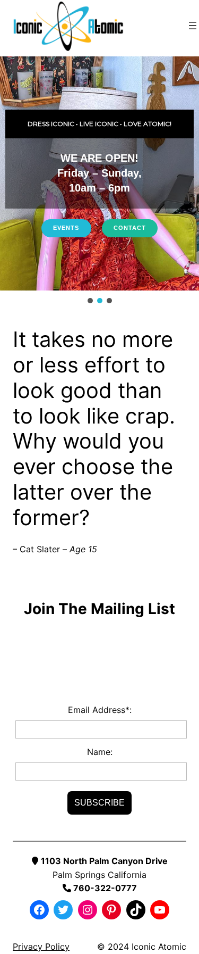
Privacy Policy (41, 946)
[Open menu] (192, 25)
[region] (99, 180)
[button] (90, 300)
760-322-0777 (104, 888)
